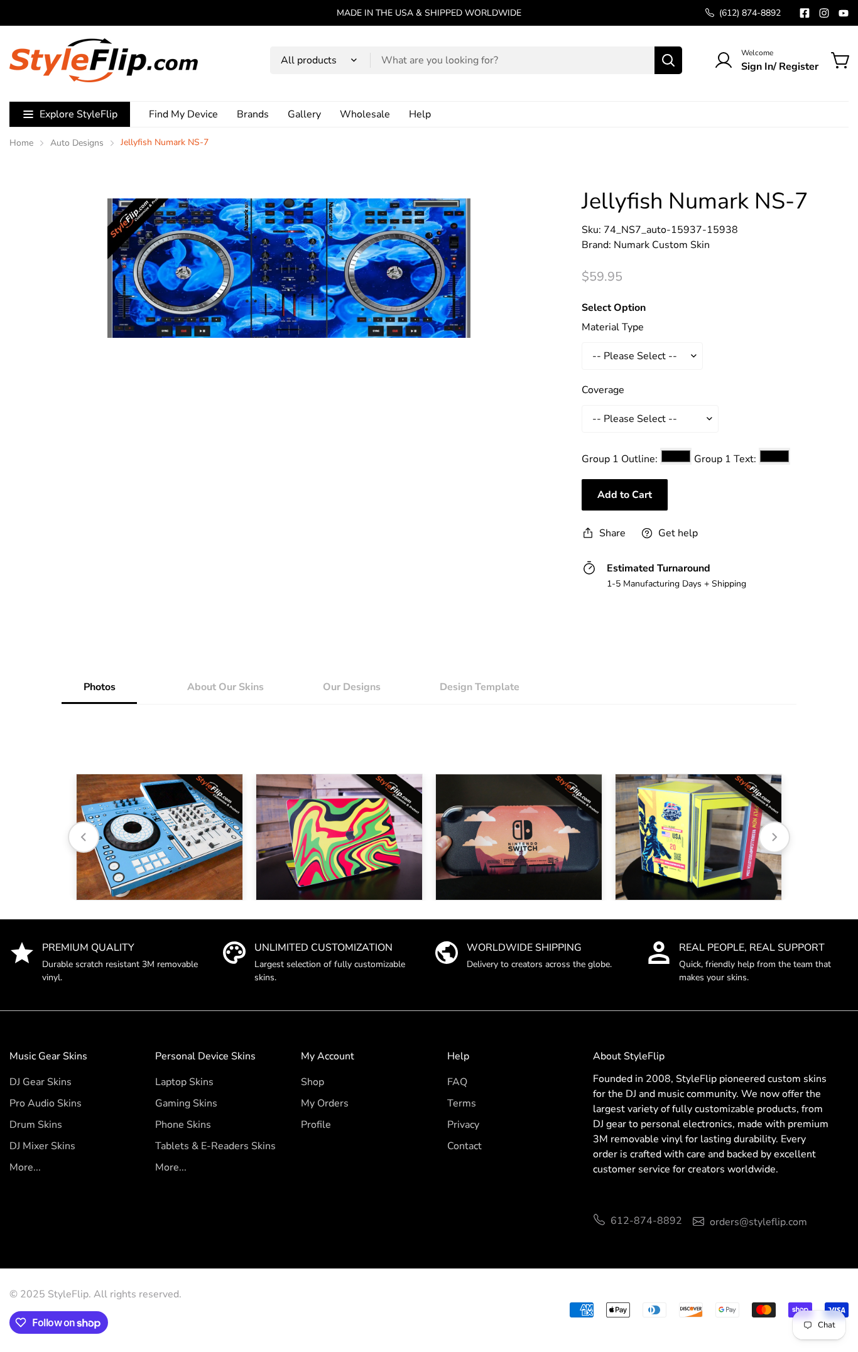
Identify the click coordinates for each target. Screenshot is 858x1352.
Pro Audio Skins (45, 1103)
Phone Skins (183, 1125)
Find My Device (183, 114)
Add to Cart (624, 495)
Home (21, 143)
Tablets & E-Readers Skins (215, 1146)
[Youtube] (844, 13)
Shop (312, 1082)
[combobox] (476, 60)
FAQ (457, 1082)
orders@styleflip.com (758, 1222)
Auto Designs (77, 143)
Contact (464, 1146)
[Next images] (774, 837)
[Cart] (841, 60)
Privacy (463, 1125)
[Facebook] (805, 13)
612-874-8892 (646, 1221)
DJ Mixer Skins (42, 1146)
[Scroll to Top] (833, 1283)
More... (25, 1167)
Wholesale (365, 114)
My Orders (325, 1103)
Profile (316, 1125)
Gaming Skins (186, 1103)
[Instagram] (824, 13)
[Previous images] (83, 837)
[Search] (668, 60)
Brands (253, 114)
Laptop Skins (184, 1082)
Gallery (304, 114)
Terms (461, 1103)
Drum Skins (35, 1125)
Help (420, 114)
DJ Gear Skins (40, 1082)
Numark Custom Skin (662, 245)
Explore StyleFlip (78, 114)
